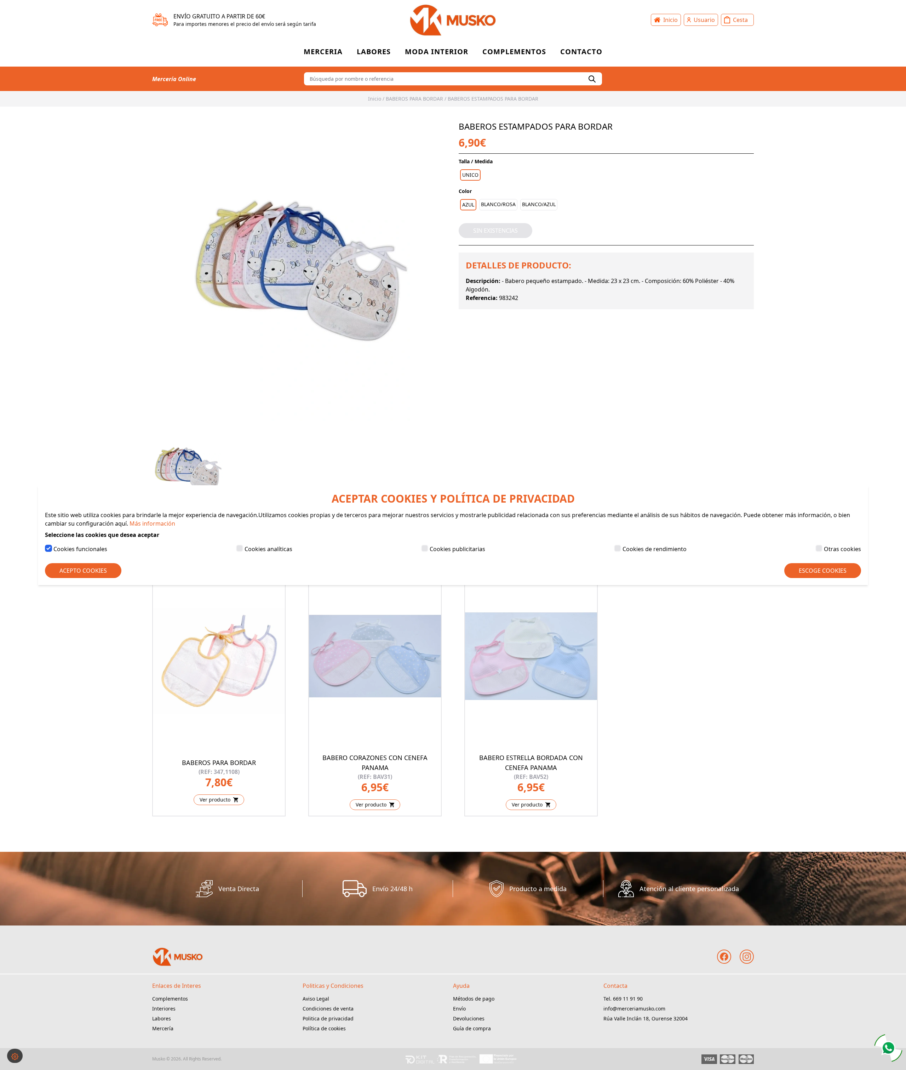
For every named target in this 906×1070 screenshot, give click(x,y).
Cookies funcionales (80, 549)
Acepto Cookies (83, 570)
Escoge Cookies (823, 570)
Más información (152, 523)
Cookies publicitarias (457, 549)
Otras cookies (842, 549)
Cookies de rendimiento (655, 549)
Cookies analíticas (268, 549)
